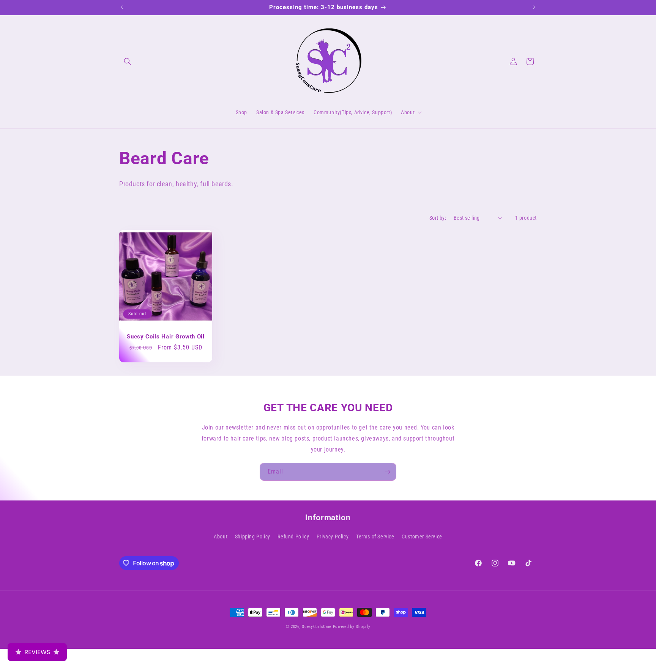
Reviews (37, 652)
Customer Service (422, 536)
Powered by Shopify (352, 626)
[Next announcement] (534, 7)
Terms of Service (375, 536)
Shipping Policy (252, 536)
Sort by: (437, 218)
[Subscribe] (387, 472)
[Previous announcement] (122, 7)
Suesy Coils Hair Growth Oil (166, 336)
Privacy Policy (332, 536)
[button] (127, 61)
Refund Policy (293, 536)
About (220, 536)
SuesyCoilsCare (317, 626)
